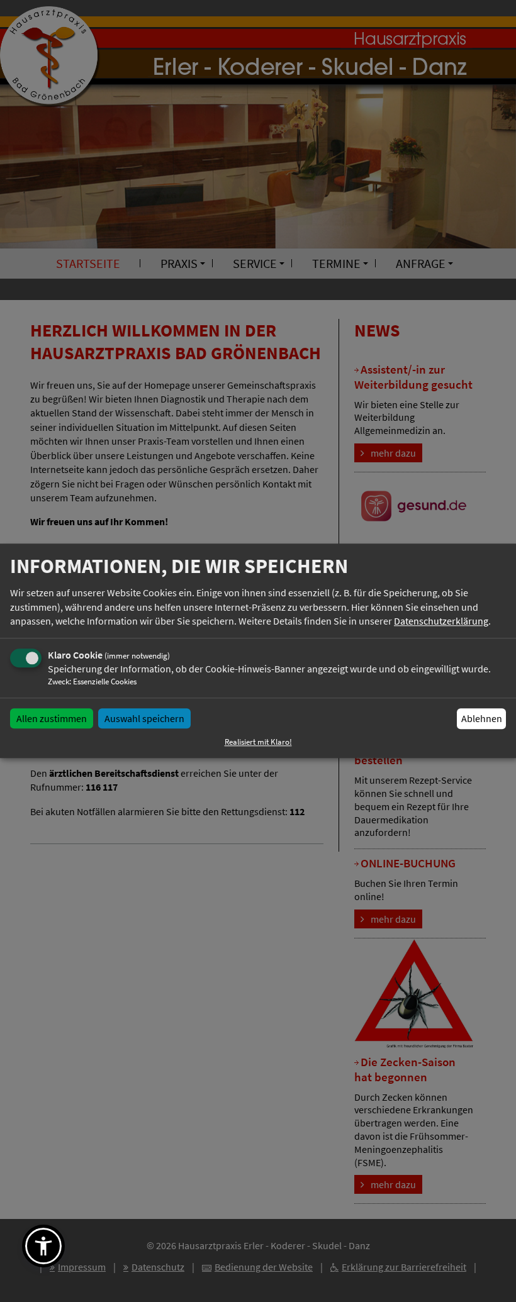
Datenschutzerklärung (441, 621)
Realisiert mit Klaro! (258, 742)
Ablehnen (481, 718)
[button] (43, 1246)
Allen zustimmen (51, 718)
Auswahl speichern (144, 718)
